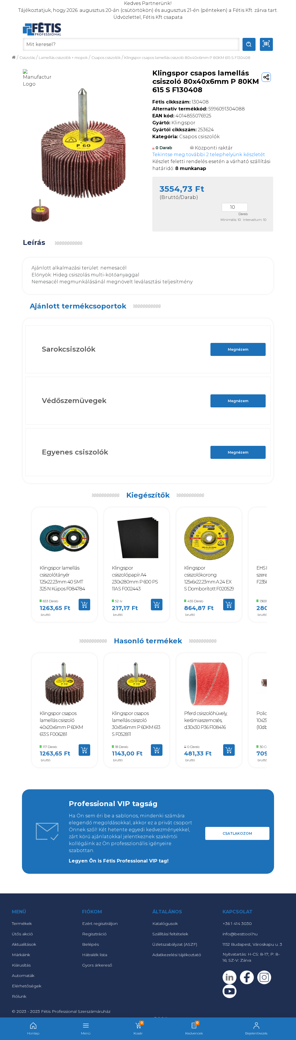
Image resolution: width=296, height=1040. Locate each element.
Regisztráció (94, 933)
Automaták (23, 975)
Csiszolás (27, 58)
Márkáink (21, 954)
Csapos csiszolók (106, 58)
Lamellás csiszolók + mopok (63, 58)
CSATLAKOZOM (237, 833)
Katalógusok (165, 923)
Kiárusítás (21, 965)
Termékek (22, 923)
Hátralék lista (94, 954)
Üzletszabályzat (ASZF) (174, 944)
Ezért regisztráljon (100, 923)
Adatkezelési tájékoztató (176, 954)
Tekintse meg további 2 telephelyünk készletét (208, 154)
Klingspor (173, 122)
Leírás (34, 243)
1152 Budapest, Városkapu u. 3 (252, 944)
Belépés (90, 944)
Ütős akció (22, 933)
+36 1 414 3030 (237, 923)
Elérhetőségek (26, 986)
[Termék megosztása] (266, 77)
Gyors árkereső (97, 965)
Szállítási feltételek (170, 933)
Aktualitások (24, 944)
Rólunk (19, 996)
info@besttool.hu (240, 933)
